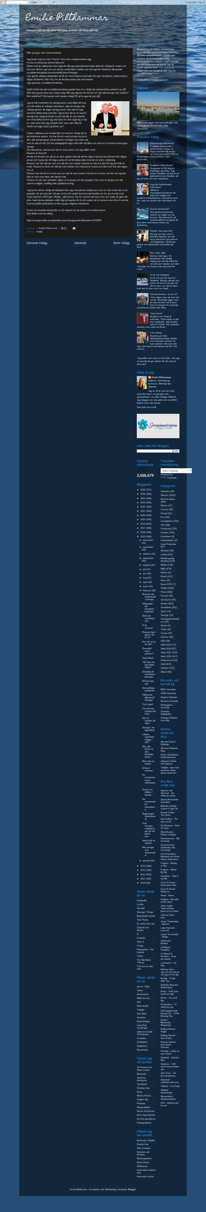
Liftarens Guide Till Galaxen (144, 1033)
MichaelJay (111, 1189)
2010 (143, 883)
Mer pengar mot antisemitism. (148, 851)
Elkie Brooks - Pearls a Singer (168, 833)
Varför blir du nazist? (148, 841)
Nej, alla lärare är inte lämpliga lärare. (147, 751)
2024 (143, 498)
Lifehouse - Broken (166, 942)
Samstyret (166, 599)
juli (144, 569)
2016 (143, 532)
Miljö (163, 568)
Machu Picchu (144, 1095)
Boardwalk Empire (146, 916)
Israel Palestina (168, 544)
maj (145, 578)
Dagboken (142, 1046)
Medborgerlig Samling (167, 559)
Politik (39, 232)
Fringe (140, 945)
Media (164, 565)
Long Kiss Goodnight (142, 1026)
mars (146, 586)
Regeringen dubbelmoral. (149, 816)
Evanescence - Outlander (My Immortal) (168, 847)
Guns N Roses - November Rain (169, 883)
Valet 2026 (166, 656)
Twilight (140, 1010)
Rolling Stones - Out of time (169, 1036)
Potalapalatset (144, 1123)
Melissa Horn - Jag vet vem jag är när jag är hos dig (170, 972)
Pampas (141, 1103)
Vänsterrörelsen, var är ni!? (164, 294)
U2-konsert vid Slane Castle (144, 1068)
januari (146, 860)
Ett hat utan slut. (148, 682)
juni (145, 573)
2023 (143, 502)
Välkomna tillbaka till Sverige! (148, 697)
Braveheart (142, 1050)
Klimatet (165, 550)
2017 (143, 528)
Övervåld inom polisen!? (148, 651)
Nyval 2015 (166, 584)
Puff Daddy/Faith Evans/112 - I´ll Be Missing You (170, 1013)
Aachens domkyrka (142, 1079)
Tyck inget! (147, 704)
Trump (164, 633)
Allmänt (164, 495)
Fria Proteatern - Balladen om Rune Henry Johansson (170, 856)
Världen (165, 668)
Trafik (163, 629)
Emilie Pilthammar (67, 18)
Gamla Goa (143, 1144)
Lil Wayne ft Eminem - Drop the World (168, 956)
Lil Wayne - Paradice (166, 948)
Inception (141, 1038)
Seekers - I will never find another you (170, 1066)
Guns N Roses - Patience (169, 890)
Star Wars (142, 1013)
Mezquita (141, 1074)
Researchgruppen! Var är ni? (148, 635)
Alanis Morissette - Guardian (170, 800)
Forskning (166, 528)
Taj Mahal (142, 1084)
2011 (143, 878)
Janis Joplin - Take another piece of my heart (169, 908)
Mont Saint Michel (146, 1115)
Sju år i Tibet (143, 986)
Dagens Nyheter (169, 697)
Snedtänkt (166, 607)
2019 (143, 519)
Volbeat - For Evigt (170, 1086)
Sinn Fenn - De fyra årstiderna (168, 1074)
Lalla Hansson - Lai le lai (169, 929)
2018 (143, 524)
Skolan (164, 603)
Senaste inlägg (37, 243)
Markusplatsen (144, 1158)
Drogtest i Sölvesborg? (161, 165)
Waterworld (142, 1006)
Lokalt (164, 554)
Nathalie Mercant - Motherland (170, 986)
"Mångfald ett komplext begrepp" (148, 608)
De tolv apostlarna (146, 1119)
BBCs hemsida (168, 689)
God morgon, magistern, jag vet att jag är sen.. (148, 830)
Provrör (164, 596)
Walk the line (143, 998)
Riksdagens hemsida (167, 706)
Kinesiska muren (145, 1176)
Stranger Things (145, 912)
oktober (147, 554)
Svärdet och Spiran (143, 928)
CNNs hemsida (168, 693)
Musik (164, 576)
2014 (143, 866)
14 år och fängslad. (160, 275)
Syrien (164, 625)
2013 (143, 870)
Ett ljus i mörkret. (147, 769)
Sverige (164, 615)
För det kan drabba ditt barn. (149, 711)
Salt (139, 1002)
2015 (143, 536)
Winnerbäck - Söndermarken (168, 1097)
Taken (140, 956)
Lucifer (140, 904)
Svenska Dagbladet (166, 712)
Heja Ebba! (148, 658)
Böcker (164, 505)
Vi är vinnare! (147, 626)
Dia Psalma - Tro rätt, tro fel (169, 820)
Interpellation (167, 540)
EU (162, 517)
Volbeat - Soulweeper (167, 1091)
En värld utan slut (145, 924)
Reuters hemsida (169, 701)
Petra (139, 1092)
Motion (164, 572)
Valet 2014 (166, 645)
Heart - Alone (167, 895)
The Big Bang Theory (144, 961)
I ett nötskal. (156, 333)
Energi (164, 513)
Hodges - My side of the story (169, 900)
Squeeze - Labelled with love (170, 1080)
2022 (143, 506)
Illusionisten (143, 994)
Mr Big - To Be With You (168, 979)
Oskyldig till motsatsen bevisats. (148, 674)
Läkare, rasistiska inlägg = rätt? (148, 738)
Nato (163, 580)
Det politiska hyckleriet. (148, 689)
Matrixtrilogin (143, 1021)
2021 (143, 511)
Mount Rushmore (145, 1111)
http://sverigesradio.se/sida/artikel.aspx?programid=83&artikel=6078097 (64, 220)
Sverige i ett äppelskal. (148, 728)
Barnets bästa (168, 499)
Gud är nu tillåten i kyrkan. (147, 792)
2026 (143, 490)
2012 (143, 874)
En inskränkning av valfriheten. (148, 780)
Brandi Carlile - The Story (168, 813)
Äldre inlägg (121, 243)
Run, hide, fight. (158, 253)
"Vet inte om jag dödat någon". (148, 665)
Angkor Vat (142, 1099)
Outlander (142, 900)
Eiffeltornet (142, 1166)
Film (163, 525)
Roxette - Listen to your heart (170, 1052)
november (148, 547)
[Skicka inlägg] (74, 228)
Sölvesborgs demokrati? (162, 143)
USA (163, 641)
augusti (147, 565)
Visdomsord (167, 660)
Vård (163, 664)
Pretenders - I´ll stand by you (168, 1005)
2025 (143, 494)
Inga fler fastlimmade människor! (160, 185)
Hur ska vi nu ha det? (149, 642)
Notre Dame (143, 1162)
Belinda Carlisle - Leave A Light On (169, 807)
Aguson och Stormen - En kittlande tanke (168, 793)
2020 (143, 515)
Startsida (80, 243)
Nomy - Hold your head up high (169, 992)
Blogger (132, 1189)
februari (147, 590)
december (148, 540)
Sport (163, 611)
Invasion (141, 938)
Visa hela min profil (146, 407)
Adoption (165, 491)
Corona (164, 509)
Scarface (141, 1017)
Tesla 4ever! (156, 313)
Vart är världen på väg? (148, 720)
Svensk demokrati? (159, 209)
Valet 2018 (166, 648)
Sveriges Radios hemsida (169, 719)
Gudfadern (142, 1042)
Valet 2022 (166, 652)
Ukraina (165, 637)
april (145, 582)
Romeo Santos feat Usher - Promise (168, 1044)
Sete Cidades (143, 1148)
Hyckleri (165, 532)
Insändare (166, 536)
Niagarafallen (143, 1107)
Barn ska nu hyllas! (148, 762)
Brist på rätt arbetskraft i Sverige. (149, 597)
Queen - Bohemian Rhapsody (166, 1022)
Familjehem (167, 521)
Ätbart (164, 672)
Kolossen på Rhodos (143, 1153)
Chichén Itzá (143, 1088)
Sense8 (141, 908)
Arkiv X (140, 942)
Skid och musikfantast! (148, 618)
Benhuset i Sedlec (146, 1140)
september (148, 558)
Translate (172, 478)
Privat (163, 592)
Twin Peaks (142, 920)
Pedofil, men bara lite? (161, 231)
